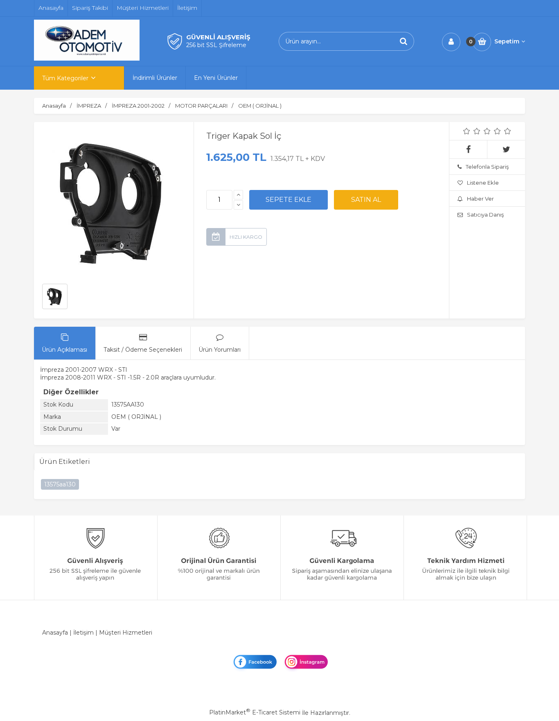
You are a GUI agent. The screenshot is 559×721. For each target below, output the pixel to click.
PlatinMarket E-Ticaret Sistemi (254, 712)
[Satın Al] (366, 200)
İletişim (83, 632)
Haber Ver (480, 198)
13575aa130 (60, 484)
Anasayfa (55, 632)
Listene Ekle (483, 182)
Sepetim (506, 41)
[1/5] (467, 131)
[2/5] (472, 131)
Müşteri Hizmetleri (125, 632)
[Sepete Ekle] (288, 200)
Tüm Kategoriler (65, 78)
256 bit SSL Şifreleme (216, 45)
